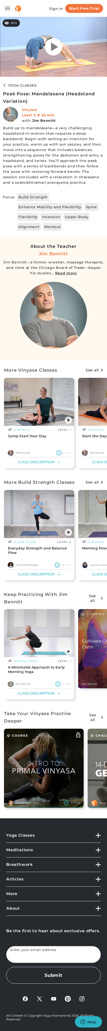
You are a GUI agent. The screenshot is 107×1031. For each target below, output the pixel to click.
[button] (68, 420)
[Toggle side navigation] (7, 8)
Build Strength (33, 197)
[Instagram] (82, 998)
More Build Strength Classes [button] (39, 482)
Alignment (28, 227)
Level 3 (29, 115)
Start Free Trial (84, 8)
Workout (52, 227)
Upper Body (76, 217)
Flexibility (28, 217)
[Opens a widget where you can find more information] (88, 1022)
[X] (39, 998)
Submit (53, 975)
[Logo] (18, 8)
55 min (48, 115)
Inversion (51, 217)
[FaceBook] (25, 998)
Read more (66, 273)
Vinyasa (29, 109)
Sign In (56, 8)
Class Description (36, 462)
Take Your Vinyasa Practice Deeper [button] (37, 717)
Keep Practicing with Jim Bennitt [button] (36, 598)
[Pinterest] (68, 998)
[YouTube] (54, 998)
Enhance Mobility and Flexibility (49, 207)
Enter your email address (33, 950)
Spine (91, 207)
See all (92, 370)
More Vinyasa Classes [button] (30, 370)
